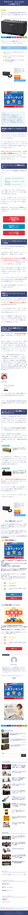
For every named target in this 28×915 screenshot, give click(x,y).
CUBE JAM (4, 381)
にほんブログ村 (5, 901)
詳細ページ (14, 594)
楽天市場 (17, 78)
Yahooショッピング (19, 80)
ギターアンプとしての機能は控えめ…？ (11, 116)
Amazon (17, 76)
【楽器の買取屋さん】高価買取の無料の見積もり (14, 219)
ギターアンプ (4, 10)
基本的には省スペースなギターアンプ (11, 114)
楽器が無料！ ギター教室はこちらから (14, 226)
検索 (3, 753)
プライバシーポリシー (9, 887)
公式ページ (14, 598)
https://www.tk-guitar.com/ (14, 675)
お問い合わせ (7, 883)
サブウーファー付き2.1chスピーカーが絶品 (12, 117)
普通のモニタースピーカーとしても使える (12, 119)
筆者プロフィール (8, 890)
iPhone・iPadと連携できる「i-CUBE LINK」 (13, 120)
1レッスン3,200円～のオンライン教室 (14, 233)
